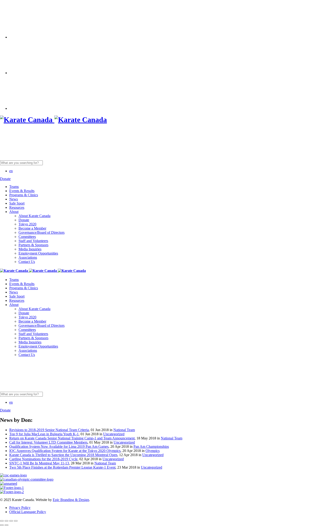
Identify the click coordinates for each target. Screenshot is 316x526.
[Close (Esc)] (2, 521)
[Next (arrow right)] (6, 525)
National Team (124, 430)
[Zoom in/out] (16, 521)
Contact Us (27, 262)
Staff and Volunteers (33, 241)
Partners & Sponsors (33, 245)
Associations (28, 257)
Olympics (153, 451)
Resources (16, 207)
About (14, 212)
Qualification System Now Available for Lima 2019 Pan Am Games (58, 446)
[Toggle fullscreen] (11, 521)
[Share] (6, 521)
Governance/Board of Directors (42, 232)
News (13, 199)
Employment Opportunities (38, 253)
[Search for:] (57, 163)
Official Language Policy (27, 512)
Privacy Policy (20, 508)
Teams (14, 187)
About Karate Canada (34, 216)
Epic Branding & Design (71, 500)
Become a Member (32, 228)
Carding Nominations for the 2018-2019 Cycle (43, 459)
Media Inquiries (30, 249)
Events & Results (21, 191)
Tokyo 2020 (27, 224)
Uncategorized (113, 434)
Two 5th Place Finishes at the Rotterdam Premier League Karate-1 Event (62, 467)
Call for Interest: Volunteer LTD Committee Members (48, 442)
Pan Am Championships (151, 446)
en (11, 171)
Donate (24, 220)
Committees (27, 237)
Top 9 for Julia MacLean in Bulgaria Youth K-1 (44, 434)
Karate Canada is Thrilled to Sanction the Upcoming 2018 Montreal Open (63, 455)
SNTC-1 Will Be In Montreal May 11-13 (39, 463)
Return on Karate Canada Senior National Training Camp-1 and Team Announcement (72, 438)
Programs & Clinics (23, 195)
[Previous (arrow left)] (2, 525)
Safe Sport (17, 203)
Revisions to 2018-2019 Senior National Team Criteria (49, 430)
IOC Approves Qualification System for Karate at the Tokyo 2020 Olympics (65, 451)
